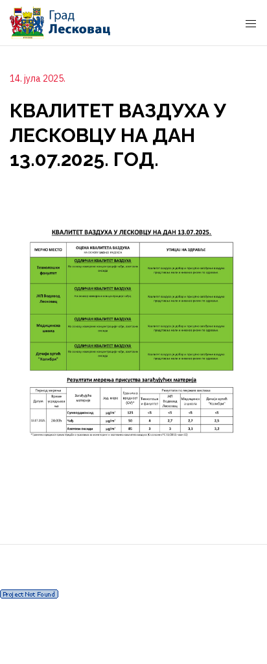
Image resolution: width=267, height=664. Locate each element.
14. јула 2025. (37, 78)
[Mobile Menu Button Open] (250, 24)
